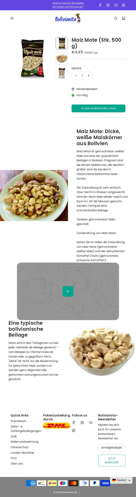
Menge (76, 68)
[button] (13, 58)
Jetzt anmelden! (111, 460)
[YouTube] (116, 5)
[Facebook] (100, 5)
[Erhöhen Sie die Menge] (89, 75)
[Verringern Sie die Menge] (76, 75)
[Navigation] (12, 18)
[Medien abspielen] (68, 291)
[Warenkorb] (124, 18)
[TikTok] (124, 5)
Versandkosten (86, 89)
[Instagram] (108, 5)
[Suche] (116, 18)
